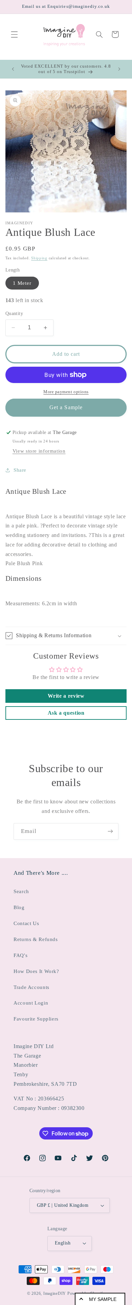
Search (21, 891)
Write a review (66, 696)
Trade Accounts (31, 987)
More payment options (66, 391)
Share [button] (20, 470)
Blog (19, 907)
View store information (39, 451)
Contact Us (26, 923)
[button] (14, 34)
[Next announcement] (119, 69)
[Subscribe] (110, 831)
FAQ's (20, 955)
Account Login (31, 1003)
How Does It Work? (36, 971)
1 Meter (22, 283)
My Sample (102, 1299)
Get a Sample (66, 407)
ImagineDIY (54, 1293)
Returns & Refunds (36, 939)
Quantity (14, 313)
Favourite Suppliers (36, 1019)
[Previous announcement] (12, 69)
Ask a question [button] (66, 713)
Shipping (39, 258)
